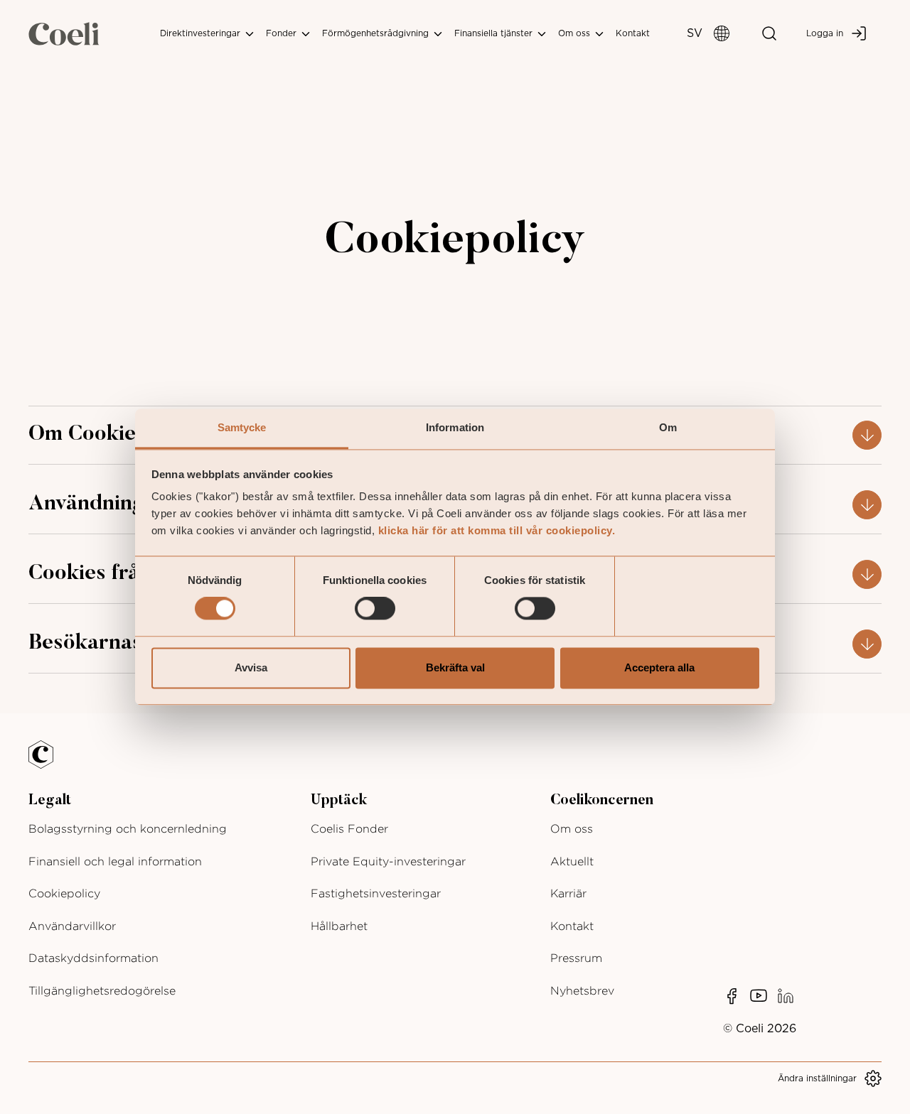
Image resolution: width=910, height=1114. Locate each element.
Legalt (49, 801)
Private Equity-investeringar (388, 861)
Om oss (575, 33)
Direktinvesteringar (201, 33)
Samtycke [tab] (242, 427)
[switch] (375, 608)
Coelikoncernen (601, 801)
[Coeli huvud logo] (64, 33)
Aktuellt (572, 861)
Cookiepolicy (64, 893)
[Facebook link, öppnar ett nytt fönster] (731, 996)
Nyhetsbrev (582, 991)
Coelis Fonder (349, 829)
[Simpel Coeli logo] (51, 763)
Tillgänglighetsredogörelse (102, 991)
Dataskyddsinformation (93, 958)
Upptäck (339, 801)
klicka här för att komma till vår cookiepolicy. (497, 530)
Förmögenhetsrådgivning (377, 33)
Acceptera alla (659, 667)
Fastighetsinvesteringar (376, 893)
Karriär (568, 893)
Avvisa (251, 667)
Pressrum (576, 958)
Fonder (282, 33)
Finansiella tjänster (494, 33)
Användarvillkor (72, 926)
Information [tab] (455, 427)
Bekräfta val (455, 667)
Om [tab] (668, 427)
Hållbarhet (339, 926)
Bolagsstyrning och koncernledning (127, 829)
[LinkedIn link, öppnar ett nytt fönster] (785, 996)
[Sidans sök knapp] (769, 33)
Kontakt (633, 33)
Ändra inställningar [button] (817, 1078)
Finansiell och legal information (115, 861)
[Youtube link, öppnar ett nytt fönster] (758, 996)
